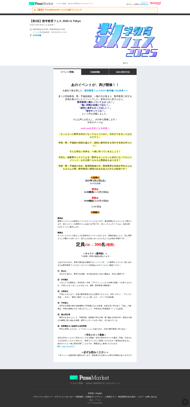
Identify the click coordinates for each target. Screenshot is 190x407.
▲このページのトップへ (185, 402)
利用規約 (79, 397)
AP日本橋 (37, 35)
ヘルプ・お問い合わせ (147, 397)
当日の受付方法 (123, 72)
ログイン (145, 2)
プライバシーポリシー (43, 397)
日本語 (91, 393)
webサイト (100, 265)
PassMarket (41, 3)
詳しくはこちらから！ (67, 346)
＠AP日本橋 (95, 183)
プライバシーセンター (64, 397)
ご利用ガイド (110, 397)
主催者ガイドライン (94, 397)
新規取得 (144, 4)
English (99, 393)
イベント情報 (67, 72)
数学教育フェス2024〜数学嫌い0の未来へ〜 (106, 90)
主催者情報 (95, 72)
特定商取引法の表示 (127, 397)
